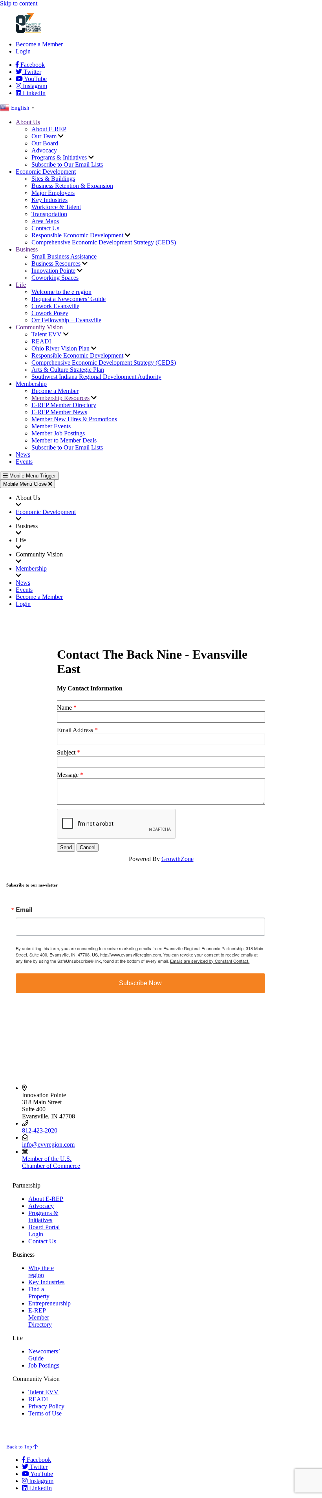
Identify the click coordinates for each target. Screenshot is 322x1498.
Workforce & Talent (56, 207)
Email (24, 910)
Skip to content (18, 3)
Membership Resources (60, 398)
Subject (66, 752)
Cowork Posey (49, 313)
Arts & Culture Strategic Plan (67, 369)
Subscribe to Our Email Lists (67, 164)
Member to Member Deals (64, 440)
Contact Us (45, 228)
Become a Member (39, 44)
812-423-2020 (39, 1130)
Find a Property (38, 1293)
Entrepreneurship (49, 1303)
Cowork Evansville (55, 306)
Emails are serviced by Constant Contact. (209, 961)
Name (64, 707)
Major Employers (53, 192)
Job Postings (43, 1365)
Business (27, 249)
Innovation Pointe (53, 270)
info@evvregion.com (48, 1144)
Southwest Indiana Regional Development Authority (96, 376)
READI (41, 341)
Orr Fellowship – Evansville (66, 320)
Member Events (51, 426)
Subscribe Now (140, 983)
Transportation (49, 214)
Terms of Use (45, 1413)
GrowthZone (177, 858)
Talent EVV (46, 334)
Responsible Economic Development (77, 235)
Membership (31, 383)
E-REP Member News (59, 412)
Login (23, 51)
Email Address (75, 730)
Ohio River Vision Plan (60, 348)
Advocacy (44, 150)
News (23, 454)
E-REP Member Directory (63, 405)
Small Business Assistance (64, 256)
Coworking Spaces (55, 277)
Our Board (44, 143)
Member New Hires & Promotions (74, 419)
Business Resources (55, 263)
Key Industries (49, 199)
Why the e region (41, 1271)
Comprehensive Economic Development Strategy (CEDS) (103, 242)
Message (68, 774)
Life (21, 284)
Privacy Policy (46, 1406)
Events (24, 461)
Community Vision (39, 327)
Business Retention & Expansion (72, 185)
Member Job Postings (58, 433)
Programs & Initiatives (59, 157)
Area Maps (45, 221)
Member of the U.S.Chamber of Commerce (51, 1162)
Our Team (44, 136)
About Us (28, 122)
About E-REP (48, 129)
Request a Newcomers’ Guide (68, 299)
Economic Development (46, 171)
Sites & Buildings (53, 178)
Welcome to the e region (61, 291)
